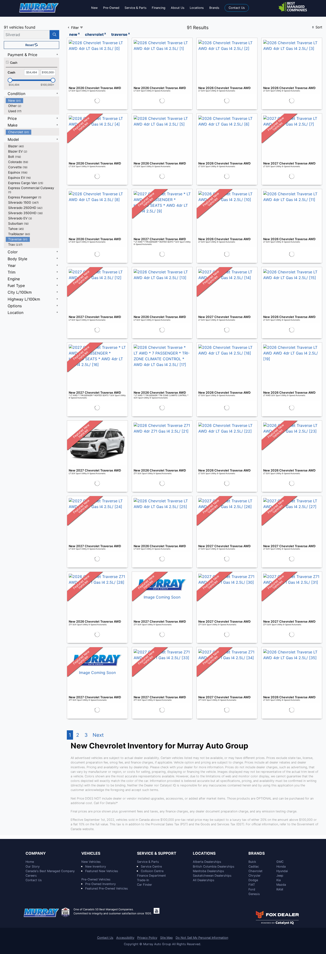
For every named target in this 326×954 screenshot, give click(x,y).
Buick (252, 862)
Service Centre (151, 866)
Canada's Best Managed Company (50, 871)
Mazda (281, 884)
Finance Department (151, 875)
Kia (278, 880)
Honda (281, 866)
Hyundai (282, 871)
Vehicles (90, 853)
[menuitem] (32, 100)
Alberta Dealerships (207, 862)
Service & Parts (148, 862)
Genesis (254, 894)
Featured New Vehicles (101, 871)
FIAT (251, 884)
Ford (251, 889)
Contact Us (34, 880)
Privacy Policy (147, 937)
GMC (280, 862)
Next (98, 735)
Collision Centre (152, 871)
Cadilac (253, 866)
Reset (30, 45)
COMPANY (36, 853)
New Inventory (95, 866)
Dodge (253, 880)
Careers (31, 875)
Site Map (166, 937)
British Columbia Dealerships (213, 866)
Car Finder (144, 884)
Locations (204, 853)
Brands (256, 853)
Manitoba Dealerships (208, 871)
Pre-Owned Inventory (100, 884)
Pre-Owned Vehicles (95, 879)
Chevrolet (255, 871)
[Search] (54, 34)
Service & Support (156, 853)
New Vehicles (91, 862)
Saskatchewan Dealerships (212, 875)
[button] (94, 8)
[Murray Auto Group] (39, 7)
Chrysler (254, 875)
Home (30, 862)
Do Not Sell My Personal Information (202, 937)
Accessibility (125, 937)
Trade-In (143, 880)
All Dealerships (203, 880)
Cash (13, 62)
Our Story (33, 866)
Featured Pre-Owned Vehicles (106, 888)
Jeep (279, 875)
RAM (279, 889)
